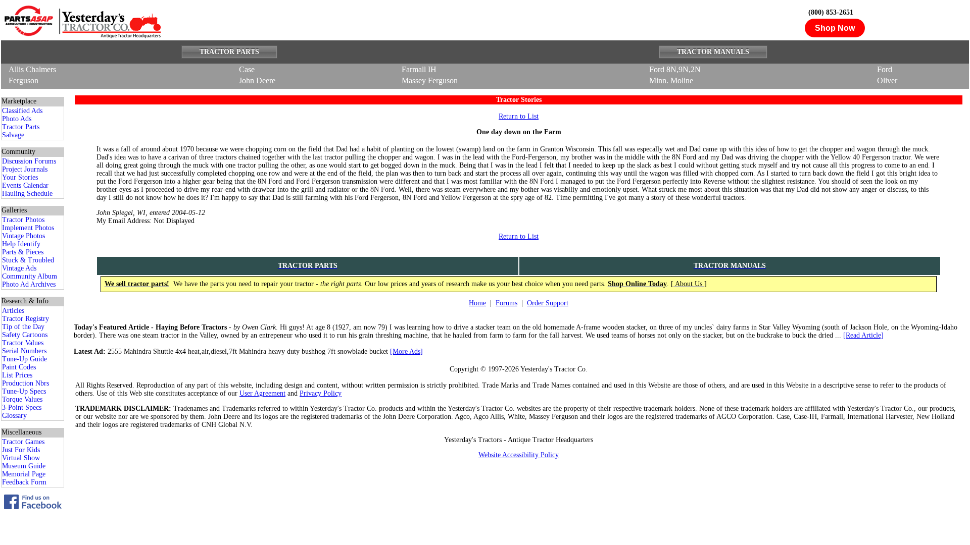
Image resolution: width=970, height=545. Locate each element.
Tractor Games (23, 442)
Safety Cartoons (24, 335)
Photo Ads (16, 119)
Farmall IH (419, 69)
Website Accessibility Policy (518, 455)
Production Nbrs (25, 383)
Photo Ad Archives (29, 284)
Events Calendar (25, 185)
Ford (884, 69)
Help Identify (21, 244)
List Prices (17, 375)
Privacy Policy (321, 393)
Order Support (547, 303)
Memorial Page (23, 474)
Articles (13, 310)
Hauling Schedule (27, 193)
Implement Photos (28, 228)
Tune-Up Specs (24, 391)
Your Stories (20, 177)
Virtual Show (21, 458)
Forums (506, 303)
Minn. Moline (671, 80)
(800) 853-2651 (830, 12)
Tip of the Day (23, 327)
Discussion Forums (29, 161)
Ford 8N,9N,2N (675, 69)
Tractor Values (22, 343)
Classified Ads (22, 111)
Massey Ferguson (430, 80)
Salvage (13, 135)
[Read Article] (863, 335)
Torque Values (22, 399)
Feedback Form (24, 482)
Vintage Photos (23, 236)
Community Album (29, 276)
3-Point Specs (21, 407)
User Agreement (262, 393)
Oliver (887, 80)
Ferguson (23, 80)
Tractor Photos (23, 220)
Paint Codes (19, 367)
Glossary (14, 415)
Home (477, 303)
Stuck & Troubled (28, 260)
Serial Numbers (24, 351)
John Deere (257, 80)
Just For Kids (21, 450)
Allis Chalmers (32, 69)
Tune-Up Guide (24, 359)
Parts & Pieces (22, 252)
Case (247, 69)
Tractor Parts (20, 127)
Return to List (519, 116)
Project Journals (24, 169)
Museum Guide (23, 466)
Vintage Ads (19, 268)
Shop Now (835, 28)
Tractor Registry (25, 318)
